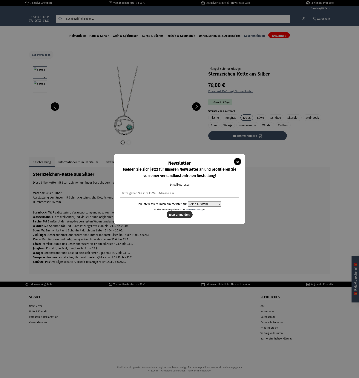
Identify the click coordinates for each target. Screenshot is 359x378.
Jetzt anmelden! (179, 214)
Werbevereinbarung (194, 209)
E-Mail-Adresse (180, 184)
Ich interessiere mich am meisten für (162, 204)
